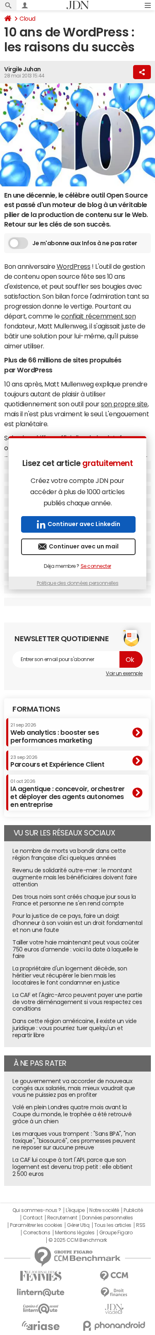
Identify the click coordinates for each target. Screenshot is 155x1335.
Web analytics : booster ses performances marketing (54, 733)
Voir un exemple (124, 673)
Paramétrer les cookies (36, 1225)
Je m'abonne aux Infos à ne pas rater (84, 243)
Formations (36, 709)
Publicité (133, 1210)
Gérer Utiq (78, 1225)
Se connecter (96, 566)
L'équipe (75, 1210)
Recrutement (62, 1217)
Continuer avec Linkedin (84, 524)
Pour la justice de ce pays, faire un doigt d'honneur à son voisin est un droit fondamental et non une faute (77, 923)
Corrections (36, 1232)
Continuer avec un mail (84, 546)
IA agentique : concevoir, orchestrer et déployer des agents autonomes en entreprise (67, 793)
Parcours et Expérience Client (57, 761)
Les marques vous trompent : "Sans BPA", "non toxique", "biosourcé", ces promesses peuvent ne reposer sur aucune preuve (74, 1141)
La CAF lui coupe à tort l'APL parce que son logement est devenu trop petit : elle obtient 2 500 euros (72, 1167)
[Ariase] (41, 1325)
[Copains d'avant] (41, 1309)
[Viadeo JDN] (114, 1309)
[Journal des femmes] (41, 1276)
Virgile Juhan (22, 69)
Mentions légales (74, 1232)
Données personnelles (107, 1217)
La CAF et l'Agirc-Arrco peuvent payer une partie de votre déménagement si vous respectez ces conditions (77, 1002)
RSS (140, 1225)
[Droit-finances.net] (114, 1292)
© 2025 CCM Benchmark (77, 1240)
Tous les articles (112, 1225)
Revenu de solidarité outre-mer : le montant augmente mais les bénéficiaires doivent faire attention (74, 877)
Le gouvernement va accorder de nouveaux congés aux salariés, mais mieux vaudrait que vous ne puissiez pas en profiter (73, 1088)
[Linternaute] (41, 1292)
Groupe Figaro (116, 1232)
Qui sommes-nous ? (36, 1210)
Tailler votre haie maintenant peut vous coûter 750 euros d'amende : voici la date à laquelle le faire (75, 949)
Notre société (104, 1210)
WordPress (74, 266)
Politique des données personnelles (78, 583)
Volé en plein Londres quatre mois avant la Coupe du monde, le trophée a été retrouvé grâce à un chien (71, 1114)
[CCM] (114, 1276)
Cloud (27, 19)
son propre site (124, 404)
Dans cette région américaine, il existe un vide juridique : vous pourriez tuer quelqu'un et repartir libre (74, 1028)
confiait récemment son (98, 316)
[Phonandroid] (114, 1326)
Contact (33, 1217)
